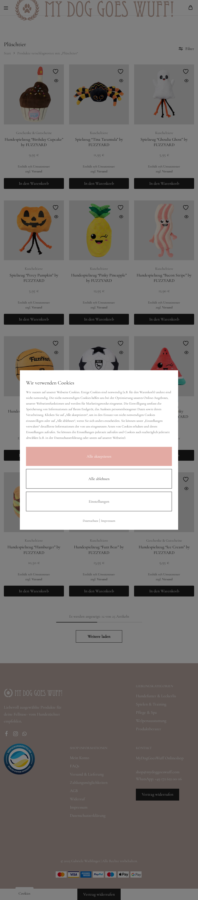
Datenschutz (90, 521)
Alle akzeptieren (99, 456)
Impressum (108, 521)
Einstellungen (99, 501)
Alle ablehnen (99, 478)
